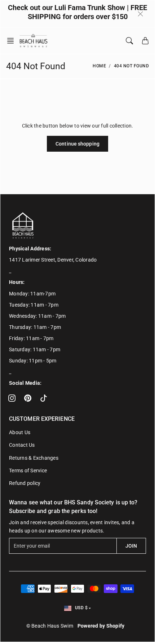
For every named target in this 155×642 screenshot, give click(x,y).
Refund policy (24, 483)
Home (99, 65)
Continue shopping (77, 144)
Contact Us (22, 445)
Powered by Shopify (101, 626)
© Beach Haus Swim (49, 626)
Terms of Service (28, 470)
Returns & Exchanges (33, 458)
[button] (12, 40)
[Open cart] (145, 41)
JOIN (131, 546)
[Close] (140, 14)
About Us (19, 432)
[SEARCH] (129, 41)
